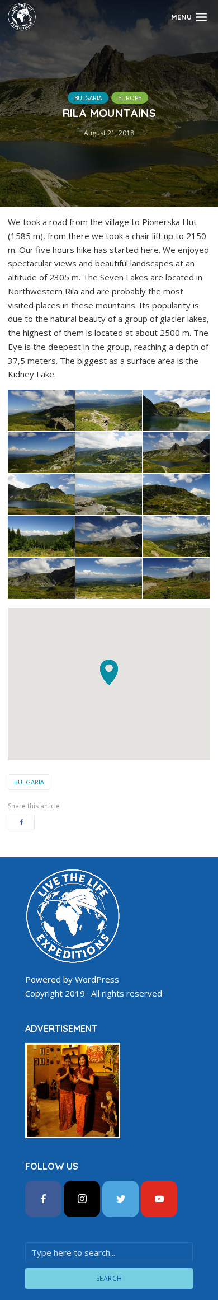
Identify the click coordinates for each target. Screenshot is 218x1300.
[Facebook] (43, 1199)
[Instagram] (82, 1199)
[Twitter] (120, 1199)
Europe (129, 98)
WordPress (97, 979)
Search (109, 1278)
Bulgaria (88, 98)
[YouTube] (159, 1199)
